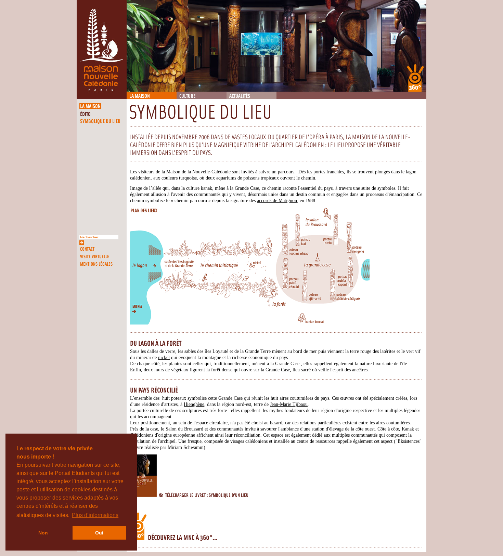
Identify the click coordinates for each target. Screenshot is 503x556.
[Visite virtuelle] (415, 78)
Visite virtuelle (94, 256)
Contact (87, 249)
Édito (85, 114)
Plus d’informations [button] (95, 515)
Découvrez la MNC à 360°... (182, 537)
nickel (164, 357)
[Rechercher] (81, 242)
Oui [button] (99, 532)
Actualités (239, 96)
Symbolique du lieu (100, 121)
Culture (187, 96)
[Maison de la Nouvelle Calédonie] (102, 98)
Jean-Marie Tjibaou (289, 404)
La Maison (139, 96)
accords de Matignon (277, 200)
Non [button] (43, 532)
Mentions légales (96, 264)
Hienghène (194, 404)
